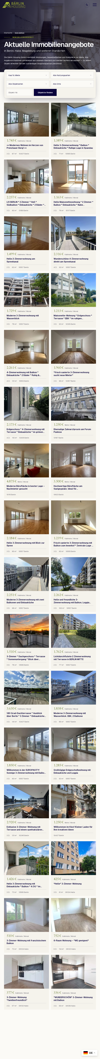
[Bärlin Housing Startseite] (13, 5)
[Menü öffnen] (95, 4)
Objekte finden (45, 92)
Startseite (8, 33)
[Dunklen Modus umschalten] (87, 5)
